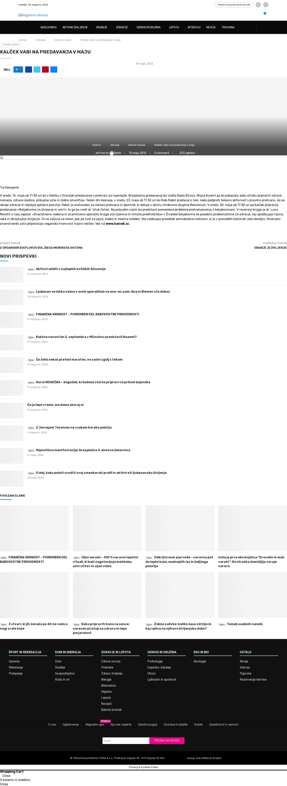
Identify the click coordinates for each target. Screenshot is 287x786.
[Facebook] (258, 4)
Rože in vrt (62, 679)
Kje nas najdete (121, 724)
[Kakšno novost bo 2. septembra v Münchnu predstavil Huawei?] (11, 342)
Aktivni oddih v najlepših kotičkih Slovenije (71, 269)
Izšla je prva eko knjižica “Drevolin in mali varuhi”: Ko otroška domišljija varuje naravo (251, 561)
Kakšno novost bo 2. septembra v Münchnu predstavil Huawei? (86, 337)
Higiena (106, 691)
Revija (211, 27)
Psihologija (155, 661)
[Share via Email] (53, 69)
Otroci (151, 673)
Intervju (194, 27)
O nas (52, 724)
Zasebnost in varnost (224, 724)
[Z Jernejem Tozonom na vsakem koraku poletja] (11, 433)
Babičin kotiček (111, 709)
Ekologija (200, 661)
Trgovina (227, 27)
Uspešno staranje (159, 667)
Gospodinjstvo (65, 673)
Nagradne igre (95, 724)
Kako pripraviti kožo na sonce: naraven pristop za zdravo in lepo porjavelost (101, 628)
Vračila (198, 724)
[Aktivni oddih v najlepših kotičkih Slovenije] (11, 274)
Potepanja (15, 673)
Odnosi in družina (148, 27)
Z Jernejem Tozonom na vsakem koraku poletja (74, 427)
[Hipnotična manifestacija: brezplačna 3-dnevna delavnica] (11, 456)
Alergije (106, 679)
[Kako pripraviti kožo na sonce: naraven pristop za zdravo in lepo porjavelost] (107, 595)
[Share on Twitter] (37, 69)
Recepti (106, 703)
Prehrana (107, 667)
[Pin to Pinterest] (45, 69)
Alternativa (108, 685)
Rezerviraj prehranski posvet (234, 4)
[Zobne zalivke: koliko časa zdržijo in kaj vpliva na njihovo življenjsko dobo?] (179, 595)
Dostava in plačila (175, 724)
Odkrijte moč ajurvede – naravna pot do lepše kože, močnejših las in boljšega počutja (179, 561)
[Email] (265, 4)
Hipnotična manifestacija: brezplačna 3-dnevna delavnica (83, 450)
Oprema (14, 661)
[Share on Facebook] (28, 69)
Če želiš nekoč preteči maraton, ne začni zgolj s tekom (79, 359)
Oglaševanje (71, 724)
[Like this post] (20, 69)
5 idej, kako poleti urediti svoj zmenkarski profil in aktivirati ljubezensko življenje (101, 473)
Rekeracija (16, 667)
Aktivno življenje (75, 27)
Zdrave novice (62, 39)
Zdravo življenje (111, 673)
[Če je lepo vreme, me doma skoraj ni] (11, 410)
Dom (58, 661)
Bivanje (101, 27)
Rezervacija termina (253, 679)
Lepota (174, 27)
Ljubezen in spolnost (161, 679)
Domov (23, 39)
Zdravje (122, 27)
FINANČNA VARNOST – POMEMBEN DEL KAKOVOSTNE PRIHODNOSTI (87, 314)
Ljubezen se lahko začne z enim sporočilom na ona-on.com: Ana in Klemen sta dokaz (103, 291)
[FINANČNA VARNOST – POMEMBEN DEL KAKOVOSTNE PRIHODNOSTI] (11, 320)
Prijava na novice (166, 740)
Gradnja (60, 667)
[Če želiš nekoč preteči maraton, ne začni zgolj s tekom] (11, 365)
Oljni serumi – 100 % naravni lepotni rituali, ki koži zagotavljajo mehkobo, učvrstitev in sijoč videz (105, 561)
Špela (117, 153)
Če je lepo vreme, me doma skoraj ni (55, 405)
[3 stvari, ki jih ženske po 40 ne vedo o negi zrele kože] (34, 595)
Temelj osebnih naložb (244, 624)
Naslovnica (49, 27)
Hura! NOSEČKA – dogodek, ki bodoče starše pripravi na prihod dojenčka (93, 382)
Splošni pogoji (147, 724)
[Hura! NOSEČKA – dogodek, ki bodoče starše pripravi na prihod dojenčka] (11, 388)
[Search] (266, 27)
